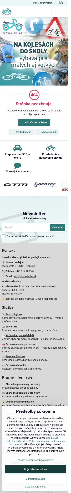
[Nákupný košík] (56, 11)
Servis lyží (11, 326)
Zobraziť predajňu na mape (20, 298)
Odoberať (57, 227)
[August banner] (34, 52)
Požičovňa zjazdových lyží (20, 335)
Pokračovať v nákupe (35, 122)
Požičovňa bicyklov (16, 365)
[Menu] (64, 11)
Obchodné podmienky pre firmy (23, 393)
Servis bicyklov (14, 314)
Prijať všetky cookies (35, 469)
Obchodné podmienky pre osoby (23, 384)
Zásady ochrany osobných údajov (36, 460)
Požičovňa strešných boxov (20, 344)
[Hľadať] (47, 11)
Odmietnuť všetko (35, 479)
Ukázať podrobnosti (35, 486)
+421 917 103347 (24, 271)
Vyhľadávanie (23, 132)
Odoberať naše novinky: (34, 218)
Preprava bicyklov (15, 356)
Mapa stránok (49, 132)
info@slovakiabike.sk (25, 276)
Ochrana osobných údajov (20, 401)
